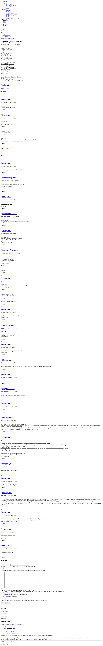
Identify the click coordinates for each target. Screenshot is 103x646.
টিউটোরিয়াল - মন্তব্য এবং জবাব (11, 17)
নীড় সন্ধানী (3, 391)
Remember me (5, 31)
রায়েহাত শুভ (19, 624)
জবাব (4, 94)
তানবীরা (2, 88)
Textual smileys (6, 594)
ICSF (7, 8)
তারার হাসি (2, 328)
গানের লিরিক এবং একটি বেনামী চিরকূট (9, 624)
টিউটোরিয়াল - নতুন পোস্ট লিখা (11, 14)
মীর (1, 151)
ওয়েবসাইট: (3, 567)
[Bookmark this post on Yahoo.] (19, 77)
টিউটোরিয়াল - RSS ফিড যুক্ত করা (12, 18)
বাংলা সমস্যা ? (8, 10)
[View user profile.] (6, 85)
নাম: (2, 563)
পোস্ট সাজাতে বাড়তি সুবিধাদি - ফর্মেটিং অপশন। (9, 596)
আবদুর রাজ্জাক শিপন (4, 253)
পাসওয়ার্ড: (3, 29)
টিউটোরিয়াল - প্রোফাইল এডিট (11, 13)
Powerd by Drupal (5, 644)
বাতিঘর (2, 363)
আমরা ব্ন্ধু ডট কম (15, 641)
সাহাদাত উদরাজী (3, 216)
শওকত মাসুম (3, 298)
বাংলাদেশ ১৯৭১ (9, 4)
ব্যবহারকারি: (3, 28)
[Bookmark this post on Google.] (13, 77)
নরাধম (2, 532)
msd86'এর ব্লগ (11, 38)
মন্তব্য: (2, 588)
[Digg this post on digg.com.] (2, 77)
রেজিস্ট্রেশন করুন (6, 35)
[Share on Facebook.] (7, 77)
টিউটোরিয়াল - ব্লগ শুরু (10, 11)
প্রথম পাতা (2, 38)
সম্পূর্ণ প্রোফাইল (3, 618)
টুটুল (1, 118)
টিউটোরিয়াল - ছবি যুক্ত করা (11, 15)
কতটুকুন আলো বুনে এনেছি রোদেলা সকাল (10, 625)
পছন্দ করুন (2, 78)
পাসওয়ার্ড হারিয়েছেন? (7, 36)
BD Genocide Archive (11, 5)
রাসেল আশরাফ (3, 180)
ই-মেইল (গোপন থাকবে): (5, 564)
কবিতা (22, 80)
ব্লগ (6, 38)
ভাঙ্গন (5, 44)
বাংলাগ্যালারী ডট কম (9, 6)
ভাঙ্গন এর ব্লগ (3, 80)
